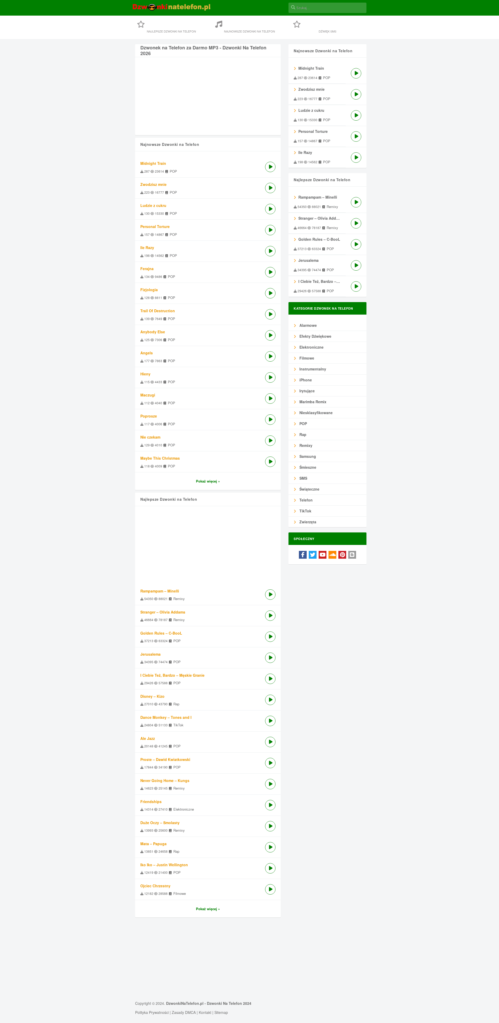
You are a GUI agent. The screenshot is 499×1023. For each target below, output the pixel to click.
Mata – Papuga (153, 843)
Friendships (151, 801)
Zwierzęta (307, 521)
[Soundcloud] (332, 555)
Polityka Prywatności (152, 1012)
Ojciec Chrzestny (155, 885)
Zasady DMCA (184, 1012)
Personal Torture (155, 226)
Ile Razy (147, 247)
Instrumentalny (312, 369)
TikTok (304, 510)
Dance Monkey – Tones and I (166, 717)
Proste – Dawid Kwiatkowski (165, 759)
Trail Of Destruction (157, 310)
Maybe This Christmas (160, 458)
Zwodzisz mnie (153, 184)
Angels (146, 352)
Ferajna (147, 268)
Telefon (305, 500)
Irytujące (306, 390)
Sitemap (221, 1012)
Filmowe (306, 358)
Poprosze (148, 416)
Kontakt (205, 1012)
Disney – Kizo (152, 696)
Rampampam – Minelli (159, 591)
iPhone (305, 379)
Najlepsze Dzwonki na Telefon (171, 31)
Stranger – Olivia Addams (162, 612)
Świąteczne (308, 489)
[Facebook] (303, 555)
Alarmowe (307, 325)
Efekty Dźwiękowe (314, 336)
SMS (302, 478)
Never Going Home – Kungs (164, 780)
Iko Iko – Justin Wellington (164, 864)
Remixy (305, 445)
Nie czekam (150, 437)
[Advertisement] (207, 98)
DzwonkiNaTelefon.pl (184, 1003)
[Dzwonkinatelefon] (172, 9)
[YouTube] (322, 555)
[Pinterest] (342, 555)
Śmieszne (307, 467)
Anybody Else (152, 331)
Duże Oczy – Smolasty (160, 822)
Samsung (307, 456)
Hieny (145, 373)
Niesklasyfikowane (315, 412)
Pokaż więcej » (208, 481)
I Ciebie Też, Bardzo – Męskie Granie (172, 675)
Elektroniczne (311, 347)
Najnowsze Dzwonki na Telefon (249, 31)
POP (302, 423)
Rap (302, 434)
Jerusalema (150, 654)
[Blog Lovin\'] (352, 555)
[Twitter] (313, 555)
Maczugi (147, 395)
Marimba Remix (312, 401)
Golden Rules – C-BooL (161, 633)
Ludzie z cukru (153, 205)
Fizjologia (149, 289)
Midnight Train (153, 163)
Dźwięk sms (327, 31)
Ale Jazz (147, 738)
